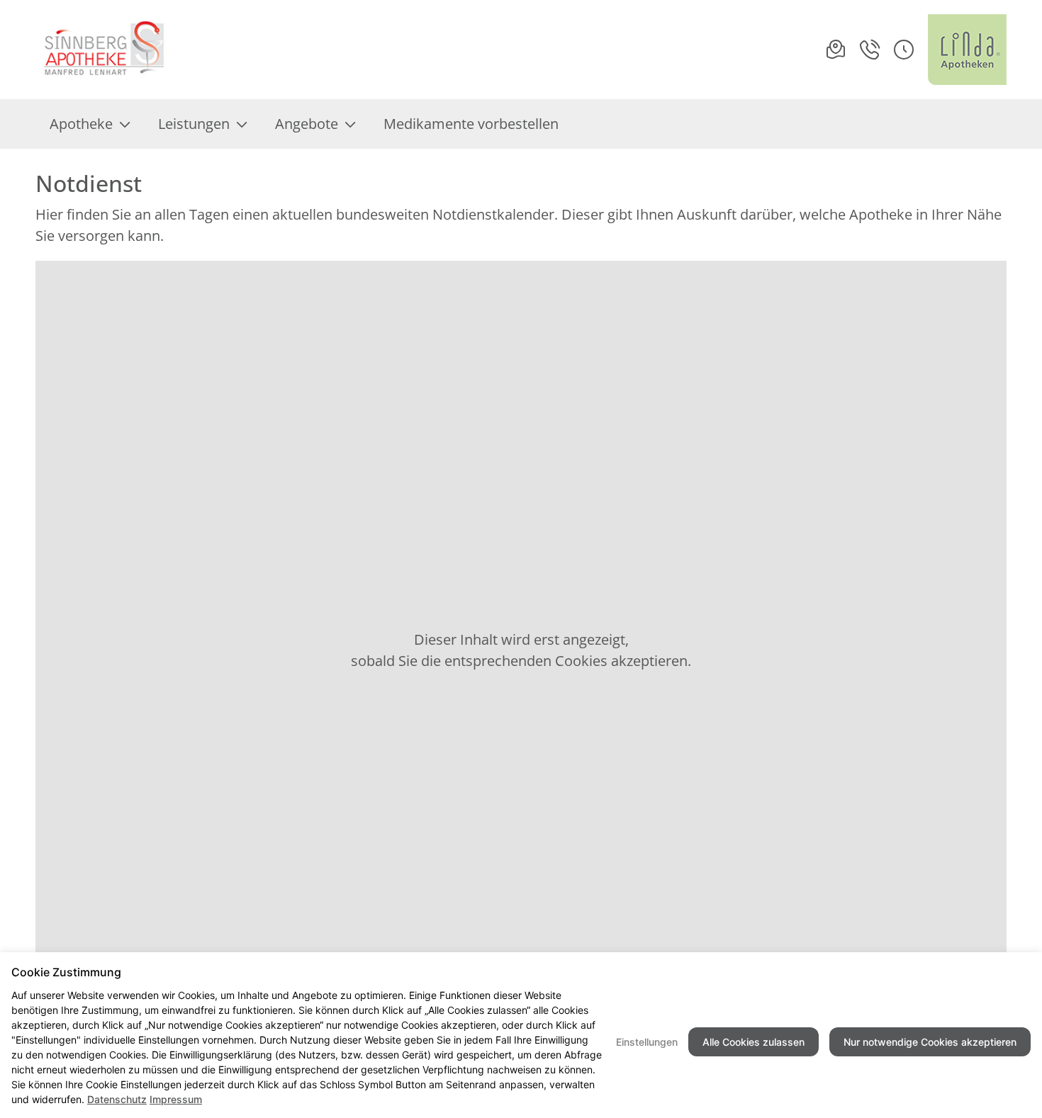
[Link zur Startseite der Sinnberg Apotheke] (102, 49)
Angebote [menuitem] (306, 123)
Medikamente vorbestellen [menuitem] (471, 123)
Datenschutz (117, 1099)
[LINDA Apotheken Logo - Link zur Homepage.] (967, 49)
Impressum (176, 1099)
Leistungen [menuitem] (194, 123)
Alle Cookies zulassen (753, 1042)
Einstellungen (647, 1042)
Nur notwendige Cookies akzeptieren (930, 1042)
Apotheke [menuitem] (81, 123)
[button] (904, 50)
